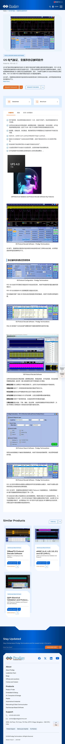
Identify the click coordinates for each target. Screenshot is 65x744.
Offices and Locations (12, 679)
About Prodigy (10, 670)
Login (56, 6)
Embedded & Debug (12, 692)
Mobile (8, 698)
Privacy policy (10, 739)
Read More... (6, 81)
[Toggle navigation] (61, 6)
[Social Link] (39, 658)
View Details (11, 566)
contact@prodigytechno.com (18, 718)
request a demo (62, 374)
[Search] (50, 6)
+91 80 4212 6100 (14, 715)
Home (5, 11)
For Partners (33, 728)
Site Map (18, 739)
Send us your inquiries (22, 728)
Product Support (11, 728)
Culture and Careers (12, 682)
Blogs (7, 676)
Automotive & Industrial (13, 701)
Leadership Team (11, 673)
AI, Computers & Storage (13, 695)
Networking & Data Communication (17, 704)
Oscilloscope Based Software (15, 707)
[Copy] (16, 63)
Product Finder (10, 689)
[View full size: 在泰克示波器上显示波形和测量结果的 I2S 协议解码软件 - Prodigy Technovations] (32, 32)
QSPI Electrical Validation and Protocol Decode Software (17, 600)
